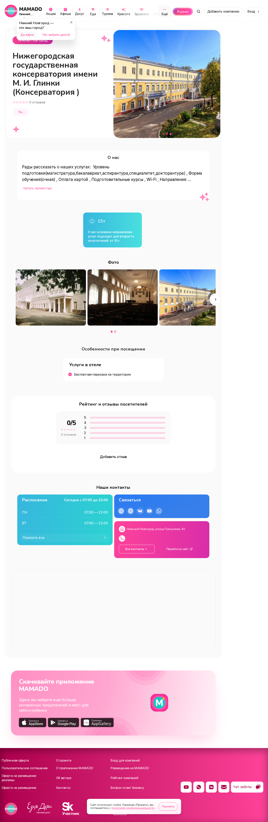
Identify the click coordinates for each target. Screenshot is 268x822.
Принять (168, 806)
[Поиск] (198, 11)
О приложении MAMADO (74, 768)
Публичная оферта (15, 760)
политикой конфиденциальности (133, 808)
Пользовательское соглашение (25, 768)
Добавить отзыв (113, 457)
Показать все (34, 538)
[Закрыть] (71, 22)
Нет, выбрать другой (56, 35)
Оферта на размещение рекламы (19, 778)
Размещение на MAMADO (129, 768)
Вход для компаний (124, 760)
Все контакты (134, 549)
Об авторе (63, 778)
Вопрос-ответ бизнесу (127, 788)
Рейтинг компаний (124, 778)
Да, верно (27, 35)
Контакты (63, 788)
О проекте (63, 760)
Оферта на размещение (19, 788)
